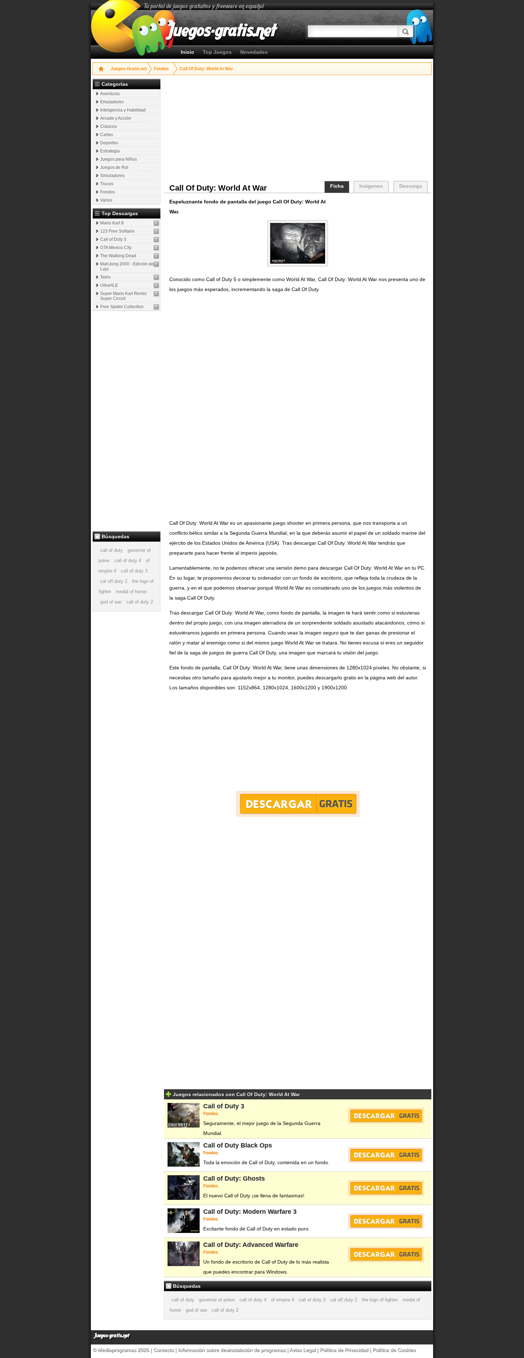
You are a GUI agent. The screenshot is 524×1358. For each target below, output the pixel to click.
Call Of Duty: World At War (206, 68)
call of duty (111, 550)
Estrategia (110, 151)
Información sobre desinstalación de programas (232, 1350)
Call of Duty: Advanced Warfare (250, 1244)
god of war (111, 602)
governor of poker (217, 1299)
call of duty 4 (127, 560)
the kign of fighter (380, 1299)
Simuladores (112, 175)
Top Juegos (217, 52)
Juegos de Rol (114, 167)
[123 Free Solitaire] (156, 231)
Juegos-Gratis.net (129, 68)
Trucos (106, 183)
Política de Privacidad (344, 1350)
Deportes (109, 142)
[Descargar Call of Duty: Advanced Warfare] (386, 1254)
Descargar (298, 804)
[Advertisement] (127, 421)
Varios (106, 200)
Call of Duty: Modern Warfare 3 (250, 1211)
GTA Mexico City (116, 247)
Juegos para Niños (118, 159)
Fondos (161, 68)
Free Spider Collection (122, 306)
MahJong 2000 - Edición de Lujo (127, 266)
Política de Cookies (394, 1350)
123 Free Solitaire (117, 231)
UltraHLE (109, 285)
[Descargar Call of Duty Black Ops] (386, 1155)
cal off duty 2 (113, 581)
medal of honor (131, 591)
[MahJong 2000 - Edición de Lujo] (156, 264)
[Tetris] (156, 277)
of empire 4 (282, 1299)
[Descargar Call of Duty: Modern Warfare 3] (386, 1221)
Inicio (187, 52)
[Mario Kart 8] (156, 223)
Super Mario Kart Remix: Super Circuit (124, 296)
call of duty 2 (139, 602)
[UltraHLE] (156, 285)
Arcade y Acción (115, 118)
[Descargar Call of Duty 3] (386, 1116)
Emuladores (112, 101)
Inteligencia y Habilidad (123, 110)
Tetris (105, 277)
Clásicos (108, 126)
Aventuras (110, 93)
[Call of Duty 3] (156, 239)
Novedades (254, 52)
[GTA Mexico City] (156, 247)
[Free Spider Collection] (156, 307)
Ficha (337, 186)
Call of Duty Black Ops (237, 1145)
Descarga (410, 186)
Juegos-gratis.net (111, 1335)
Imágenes (371, 186)
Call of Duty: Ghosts (234, 1178)
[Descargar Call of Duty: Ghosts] (386, 1188)
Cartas (106, 134)
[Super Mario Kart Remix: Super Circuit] (156, 293)
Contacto (164, 1350)
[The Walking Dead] (156, 256)
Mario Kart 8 (112, 223)
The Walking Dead (118, 255)
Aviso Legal (302, 1350)
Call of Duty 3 (113, 239)
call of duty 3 (134, 571)
